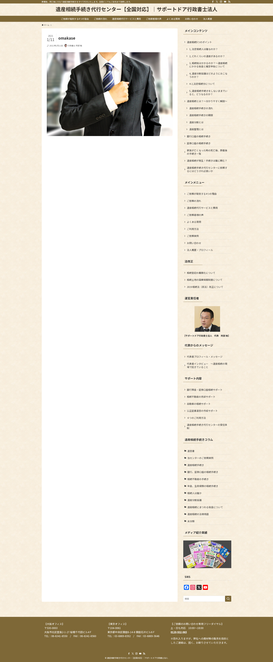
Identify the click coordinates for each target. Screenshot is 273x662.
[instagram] (221, 1)
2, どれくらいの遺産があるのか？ (207, 56)
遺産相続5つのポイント (199, 42)
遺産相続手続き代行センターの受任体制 (207, 426)
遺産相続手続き (195, 465)
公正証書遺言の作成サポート (202, 410)
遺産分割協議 (194, 500)
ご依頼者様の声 (195, 215)
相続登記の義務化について (201, 272)
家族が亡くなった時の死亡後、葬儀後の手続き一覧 (207, 152)
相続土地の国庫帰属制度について (204, 279)
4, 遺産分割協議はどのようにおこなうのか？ (208, 75)
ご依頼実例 (193, 235)
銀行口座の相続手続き (199, 136)
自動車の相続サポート (199, 403)
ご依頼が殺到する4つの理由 (202, 193)
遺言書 (190, 451)
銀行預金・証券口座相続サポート (204, 389)
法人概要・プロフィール (200, 250)
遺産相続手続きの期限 (201, 115)
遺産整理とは (196, 129)
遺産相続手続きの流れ (201, 108)
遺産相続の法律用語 (198, 514)
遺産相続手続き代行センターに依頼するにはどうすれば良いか (207, 169)
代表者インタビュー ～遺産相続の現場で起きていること (207, 365)
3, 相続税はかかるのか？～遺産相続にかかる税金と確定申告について (208, 64)
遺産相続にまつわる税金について (205, 507)
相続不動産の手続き (198, 479)
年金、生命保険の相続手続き (202, 486)
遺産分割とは (196, 122)
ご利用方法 (193, 229)
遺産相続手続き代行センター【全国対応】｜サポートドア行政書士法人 (136, 9)
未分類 (190, 521)
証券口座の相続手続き (199, 143)
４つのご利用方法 (196, 417)
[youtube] (225, 1)
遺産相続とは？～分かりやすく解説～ (207, 101)
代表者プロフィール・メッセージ (204, 356)
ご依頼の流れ (194, 200)
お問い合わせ (194, 243)
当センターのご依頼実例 (200, 458)
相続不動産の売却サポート (201, 396)
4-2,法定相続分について (202, 83)
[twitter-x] (217, 1)
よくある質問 (194, 221)
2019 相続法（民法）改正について (205, 286)
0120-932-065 (179, 632)
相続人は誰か (194, 493)
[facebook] (213, 1)
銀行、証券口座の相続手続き (202, 472)
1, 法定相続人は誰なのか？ (203, 49)
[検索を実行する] (228, 599)
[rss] (229, 1)
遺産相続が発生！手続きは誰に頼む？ (207, 160)
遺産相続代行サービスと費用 (202, 207)
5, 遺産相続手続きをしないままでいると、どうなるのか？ (208, 92)
